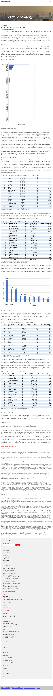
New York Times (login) (7, 658)
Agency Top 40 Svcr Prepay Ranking (10, 583)
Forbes (4, 671)
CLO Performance (6, 610)
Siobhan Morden (6, 558)
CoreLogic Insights (6, 621)
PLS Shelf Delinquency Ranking (9, 580)
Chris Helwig (5, 555)
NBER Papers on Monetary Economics (11, 616)
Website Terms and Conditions (5, 688)
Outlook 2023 (5, 596)
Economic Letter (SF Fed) (8, 623)
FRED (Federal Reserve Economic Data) (11, 631)
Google (4, 645)
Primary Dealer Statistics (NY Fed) (10, 636)
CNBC (4, 644)
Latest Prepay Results (7, 575)
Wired (4, 676)
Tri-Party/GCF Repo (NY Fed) (9, 637)
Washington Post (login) (8, 662)
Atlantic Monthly (6, 667)
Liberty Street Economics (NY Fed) (10, 624)
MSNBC (4, 649)
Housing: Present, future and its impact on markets (13, 599)
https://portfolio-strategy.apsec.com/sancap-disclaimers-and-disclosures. (32, 461)
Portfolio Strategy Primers (9, 591)
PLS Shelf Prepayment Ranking (9, 581)
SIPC (24, 689)
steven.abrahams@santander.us (8, 446)
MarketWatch (5, 647)
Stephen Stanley (6, 560)
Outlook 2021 (5, 605)
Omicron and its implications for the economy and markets (10, 601)
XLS (18, 576)
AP (3, 642)
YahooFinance (6, 652)
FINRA (28, 689)
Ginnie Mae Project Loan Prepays (10, 573)
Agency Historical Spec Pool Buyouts (10, 586)
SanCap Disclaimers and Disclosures (29, 688)
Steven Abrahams (5, 29)
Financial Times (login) (7, 657)
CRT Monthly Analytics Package (9, 567)
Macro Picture (5, 607)
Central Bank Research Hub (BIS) (9, 615)
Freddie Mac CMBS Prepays (8, 570)
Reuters (4, 650)
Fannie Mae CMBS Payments (9, 568)
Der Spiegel (5, 668)
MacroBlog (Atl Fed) (7, 626)
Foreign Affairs (6, 673)
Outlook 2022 (5, 603)
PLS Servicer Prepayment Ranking (10, 578)
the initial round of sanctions (15, 151)
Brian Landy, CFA (6, 557)
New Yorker (5, 675)
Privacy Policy (38, 688)
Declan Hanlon (6, 554)
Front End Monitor (6, 571)
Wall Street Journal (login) (8, 660)
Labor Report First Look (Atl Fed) (9, 634)
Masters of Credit (6, 597)
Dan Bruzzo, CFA (6, 552)
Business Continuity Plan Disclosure (17, 688)
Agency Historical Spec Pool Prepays (10, 588)
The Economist (6, 670)
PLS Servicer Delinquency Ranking (10, 576)
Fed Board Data (6, 633)
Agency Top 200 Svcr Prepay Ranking (10, 585)
